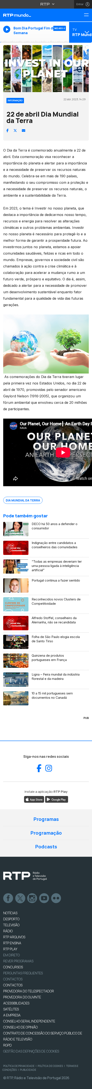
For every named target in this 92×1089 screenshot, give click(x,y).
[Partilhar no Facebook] (7, 130)
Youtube (44, 898)
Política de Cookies (50, 1066)
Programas (46, 819)
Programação (46, 833)
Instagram (32, 898)
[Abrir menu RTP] (46, 4)
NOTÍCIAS (10, 913)
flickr (56, 898)
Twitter (20, 898)
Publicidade (28, 1070)
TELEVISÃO (11, 925)
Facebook (8, 898)
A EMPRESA (12, 1015)
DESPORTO (11, 919)
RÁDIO (8, 931)
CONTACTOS (12, 985)
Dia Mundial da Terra (23, 500)
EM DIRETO (11, 955)
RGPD (7, 1045)
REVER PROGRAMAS (18, 961)
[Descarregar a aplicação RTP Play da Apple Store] (34, 799)
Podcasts (46, 846)
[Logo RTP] (25, 876)
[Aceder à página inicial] (30, 15)
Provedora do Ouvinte (22, 997)
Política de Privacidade (18, 1066)
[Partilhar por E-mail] (23, 130)
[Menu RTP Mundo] (88, 15)
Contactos (12, 979)
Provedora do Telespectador (28, 991)
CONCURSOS (13, 967)
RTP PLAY (10, 949)
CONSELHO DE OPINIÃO (20, 1027)
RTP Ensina (12, 943)
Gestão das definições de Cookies (31, 1051)
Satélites (11, 1009)
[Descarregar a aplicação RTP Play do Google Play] (56, 799)
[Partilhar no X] (15, 130)
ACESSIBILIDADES (16, 1003)
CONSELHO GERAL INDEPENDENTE (29, 1021)
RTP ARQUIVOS (14, 937)
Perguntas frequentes (23, 973)
